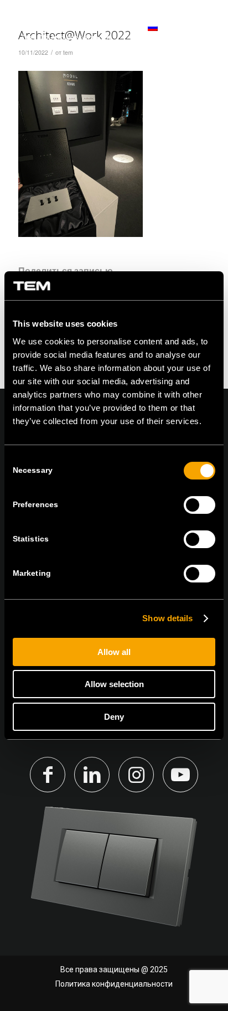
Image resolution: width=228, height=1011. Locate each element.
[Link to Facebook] (47, 774)
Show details (167, 618)
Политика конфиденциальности (114, 983)
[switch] (199, 505)
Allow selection (114, 684)
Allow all (114, 652)
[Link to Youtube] (180, 774)
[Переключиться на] (137, 33)
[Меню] (201, 33)
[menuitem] (138, 33)
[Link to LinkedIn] (92, 774)
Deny (114, 716)
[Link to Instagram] (136, 774)
